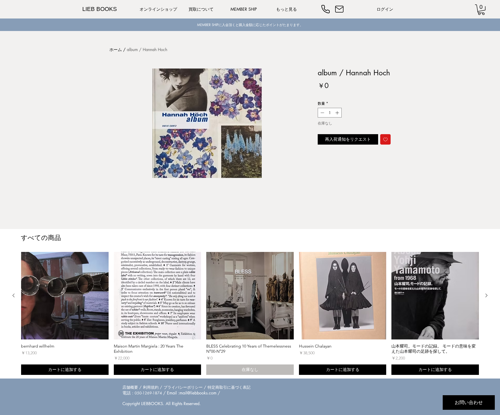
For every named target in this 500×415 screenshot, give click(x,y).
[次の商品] (486, 295)
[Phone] (325, 9)
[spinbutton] (329, 112)
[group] (250, 313)
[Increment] (337, 112)
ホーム (115, 49)
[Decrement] (321, 112)
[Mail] (339, 9)
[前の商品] (13, 295)
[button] (481, 9)
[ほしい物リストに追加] (385, 139)
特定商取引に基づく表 (227, 387)
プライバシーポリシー (183, 387)
